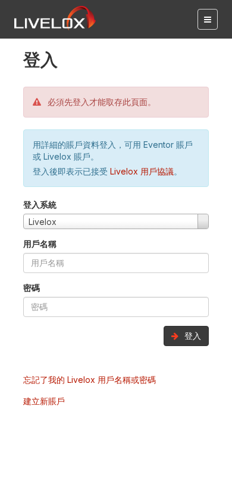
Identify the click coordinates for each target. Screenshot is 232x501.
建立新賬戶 (44, 401)
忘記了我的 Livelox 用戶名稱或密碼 (89, 380)
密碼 (31, 288)
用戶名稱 (40, 244)
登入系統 (40, 204)
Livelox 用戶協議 (142, 171)
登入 (191, 336)
